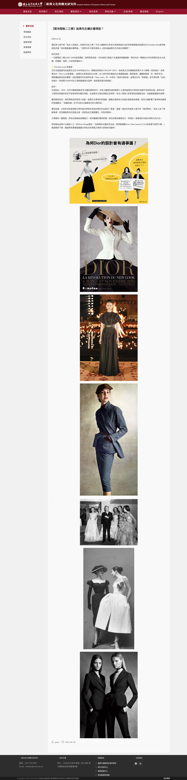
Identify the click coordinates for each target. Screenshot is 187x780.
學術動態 (27, 32)
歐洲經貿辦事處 (104, 775)
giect (57, 742)
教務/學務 (28, 42)
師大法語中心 (103, 767)
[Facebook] (136, 764)
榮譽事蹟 (27, 47)
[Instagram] (140, 764)
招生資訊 (27, 37)
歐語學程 (27, 52)
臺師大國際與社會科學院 (107, 763)
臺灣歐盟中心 (103, 771)
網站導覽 (167, 778)
